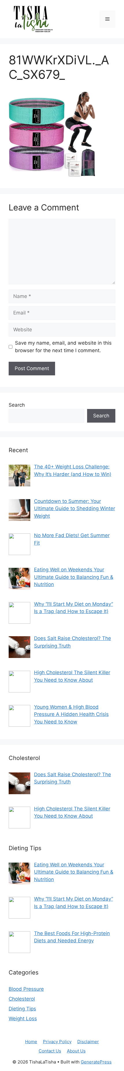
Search (17, 405)
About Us (76, 1051)
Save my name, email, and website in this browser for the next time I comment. (63, 346)
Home (31, 1041)
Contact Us (50, 1051)
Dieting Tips (22, 1009)
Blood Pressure (26, 989)
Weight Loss (23, 1018)
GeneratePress (96, 1062)
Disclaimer (88, 1041)
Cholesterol (22, 999)
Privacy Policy (57, 1041)
